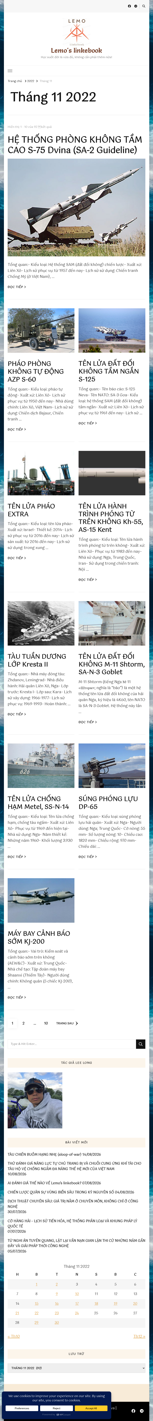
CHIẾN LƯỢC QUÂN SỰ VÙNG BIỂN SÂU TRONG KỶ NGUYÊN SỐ (61, 1192)
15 (36, 1304)
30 (57, 1323)
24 (77, 1313)
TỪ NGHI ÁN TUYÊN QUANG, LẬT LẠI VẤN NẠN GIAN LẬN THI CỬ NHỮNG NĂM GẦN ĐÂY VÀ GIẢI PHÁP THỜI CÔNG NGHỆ (76, 1243)
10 (47, 1023)
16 (57, 1304)
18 (96, 1304)
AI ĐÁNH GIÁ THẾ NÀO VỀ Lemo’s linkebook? (44, 1183)
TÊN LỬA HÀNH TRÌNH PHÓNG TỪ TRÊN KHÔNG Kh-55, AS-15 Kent (111, 518)
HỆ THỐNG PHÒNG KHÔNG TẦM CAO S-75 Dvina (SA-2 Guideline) (75, 145)
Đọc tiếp (15, 287)
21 (17, 1313)
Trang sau (65, 1023)
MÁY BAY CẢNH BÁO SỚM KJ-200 (39, 938)
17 (77, 1304)
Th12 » (139, 1337)
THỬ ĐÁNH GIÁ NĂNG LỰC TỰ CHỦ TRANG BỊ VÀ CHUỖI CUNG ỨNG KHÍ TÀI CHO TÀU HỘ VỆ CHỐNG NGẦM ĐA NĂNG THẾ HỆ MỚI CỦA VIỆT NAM (74, 1166)
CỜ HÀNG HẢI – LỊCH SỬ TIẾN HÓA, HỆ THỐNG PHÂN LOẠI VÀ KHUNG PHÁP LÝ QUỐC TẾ (72, 1224)
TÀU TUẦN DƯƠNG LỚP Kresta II (37, 661)
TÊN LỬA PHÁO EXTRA (31, 511)
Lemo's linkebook (76, 50)
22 (36, 1313)
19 (115, 1304)
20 (135, 1304)
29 (36, 1323)
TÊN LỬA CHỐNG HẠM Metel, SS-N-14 (38, 803)
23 (57, 1313)
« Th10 (14, 1337)
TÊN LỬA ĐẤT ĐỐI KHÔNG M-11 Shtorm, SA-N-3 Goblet (112, 665)
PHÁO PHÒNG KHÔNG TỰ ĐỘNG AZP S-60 (36, 372)
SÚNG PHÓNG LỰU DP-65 (108, 803)
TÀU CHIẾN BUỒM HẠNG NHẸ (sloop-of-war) (44, 1154)
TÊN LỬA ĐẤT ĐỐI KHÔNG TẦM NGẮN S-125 (109, 372)
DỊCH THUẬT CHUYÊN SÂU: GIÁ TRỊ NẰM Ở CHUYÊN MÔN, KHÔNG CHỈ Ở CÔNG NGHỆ (73, 1204)
